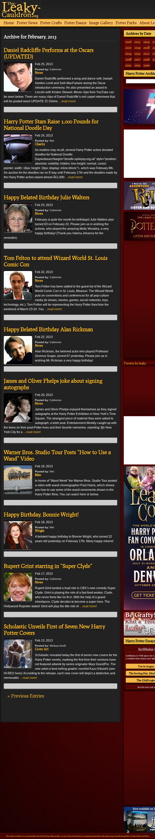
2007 (137, 59)
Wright (39, 530)
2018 (146, 47)
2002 (128, 65)
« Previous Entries (26, 696)
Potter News (27, 22)
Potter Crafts (51, 22)
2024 (146, 42)
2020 (128, 47)
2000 (146, 65)
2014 (128, 53)
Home (9, 22)
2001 (137, 65)
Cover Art (42, 649)
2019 (137, 47)
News (39, 72)
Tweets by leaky (135, 363)
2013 (137, 53)
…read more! (67, 101)
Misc (38, 475)
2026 (128, 42)
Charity (40, 144)
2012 (146, 53)
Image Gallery (101, 22)
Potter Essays (75, 22)
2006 (146, 59)
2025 (137, 42)
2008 (128, 59)
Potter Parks (126, 22)
